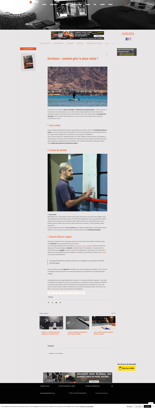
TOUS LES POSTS (45, 43)
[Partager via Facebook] (48, 302)
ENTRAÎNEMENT (59, 43)
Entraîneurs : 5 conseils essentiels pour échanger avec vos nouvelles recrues (50, 333)
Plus (106, 43)
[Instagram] (130, 39)
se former (72, 293)
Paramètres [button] (130, 406)
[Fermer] (153, 406)
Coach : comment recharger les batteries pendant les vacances (103, 333)
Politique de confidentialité (86, 406)
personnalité (81, 293)
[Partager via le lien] (60, 302)
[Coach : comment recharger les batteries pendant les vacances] (103, 322)
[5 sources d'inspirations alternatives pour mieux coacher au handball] (77, 322)
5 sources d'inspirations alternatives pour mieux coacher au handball (77, 333)
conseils (59, 293)
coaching (65, 293)
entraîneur (51, 293)
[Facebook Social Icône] (127, 39)
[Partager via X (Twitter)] (52, 302)
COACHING (70, 43)
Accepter (147, 406)
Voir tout (113, 313)
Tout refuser (138, 406)
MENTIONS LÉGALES (44, 386)
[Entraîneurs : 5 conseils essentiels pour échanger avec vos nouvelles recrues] (51, 322)
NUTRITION (80, 43)
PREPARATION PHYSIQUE (94, 43)
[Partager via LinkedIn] (56, 302)
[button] (126, 2)
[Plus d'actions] (106, 54)
